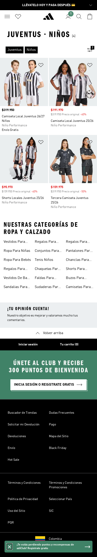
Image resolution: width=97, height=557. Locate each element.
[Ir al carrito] (89, 16)
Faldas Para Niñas (44, 278)
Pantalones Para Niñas (79, 251)
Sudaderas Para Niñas (47, 287)
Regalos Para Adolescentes (76, 242)
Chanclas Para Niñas (77, 260)
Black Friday (57, 448)
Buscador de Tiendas (22, 412)
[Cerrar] (9, 547)
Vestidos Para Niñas (14, 242)
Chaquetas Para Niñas (47, 269)
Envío (11, 448)
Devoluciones (17, 436)
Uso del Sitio (16, 510)
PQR (11, 522)
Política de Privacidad (23, 499)
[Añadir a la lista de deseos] (40, 65)
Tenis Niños (44, 260)
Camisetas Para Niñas (78, 287)
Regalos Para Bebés (45, 242)
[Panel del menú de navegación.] (7, 16)
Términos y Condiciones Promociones (65, 485)
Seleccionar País (60, 499)
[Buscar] (79, 16)
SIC (51, 510)
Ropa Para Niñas (17, 251)
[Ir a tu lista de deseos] (18, 16)
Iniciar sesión (28, 344)
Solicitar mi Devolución (23, 424)
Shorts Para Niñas (75, 269)
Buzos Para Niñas (75, 278)
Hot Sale (13, 459)
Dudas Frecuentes (61, 412)
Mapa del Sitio (58, 436)
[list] (41, 50)
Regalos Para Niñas (14, 269)
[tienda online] (48, 18)
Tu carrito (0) (69, 344)
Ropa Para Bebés (17, 260)
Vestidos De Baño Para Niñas (17, 278)
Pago (52, 424)
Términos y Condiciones (24, 482)
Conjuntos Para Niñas (47, 251)
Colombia (55, 538)
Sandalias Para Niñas (15, 287)
